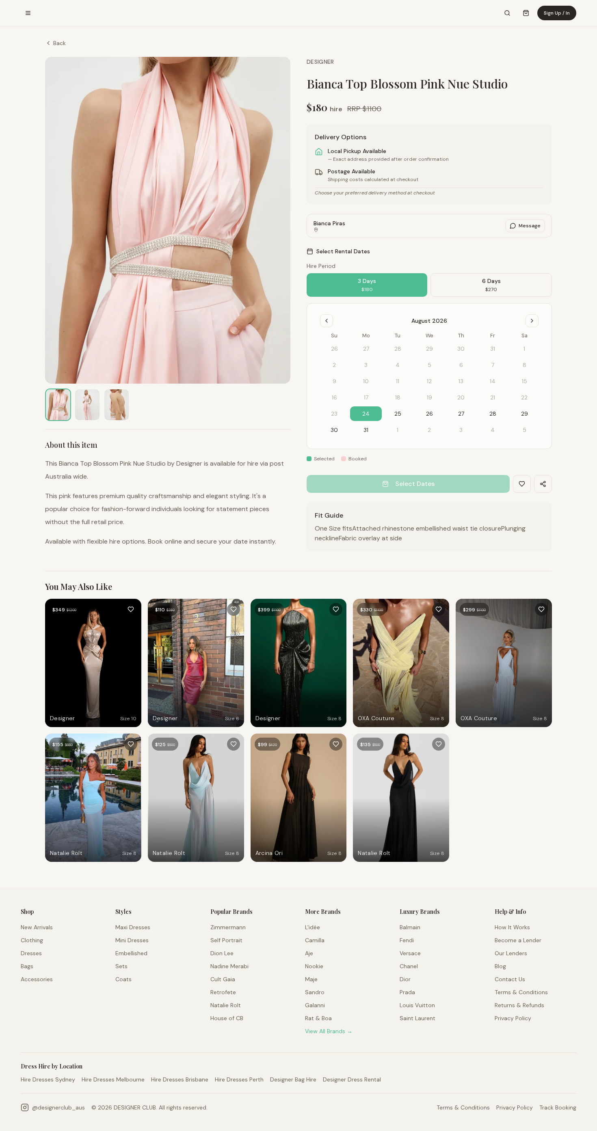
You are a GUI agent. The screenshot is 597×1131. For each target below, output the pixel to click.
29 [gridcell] (524, 413)
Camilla (314, 940)
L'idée (312, 927)
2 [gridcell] (429, 430)
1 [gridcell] (397, 430)
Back (59, 43)
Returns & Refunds (519, 1005)
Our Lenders (511, 953)
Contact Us (510, 979)
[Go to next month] (532, 320)
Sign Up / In (557, 13)
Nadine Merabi (229, 966)
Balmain (410, 927)
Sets (121, 966)
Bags (27, 966)
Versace (410, 953)
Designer (320, 61)
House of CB (226, 1018)
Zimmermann (228, 927)
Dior (405, 979)
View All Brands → (329, 1031)
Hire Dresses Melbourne (113, 1079)
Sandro (314, 992)
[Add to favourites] (130, 609)
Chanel (409, 966)
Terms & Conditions (521, 992)
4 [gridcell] (493, 430)
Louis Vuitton (417, 1005)
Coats (123, 979)
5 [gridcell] (524, 430)
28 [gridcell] (492, 413)
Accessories (37, 979)
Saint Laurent (417, 1018)
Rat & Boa (318, 1018)
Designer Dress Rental (352, 1079)
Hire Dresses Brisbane (179, 1079)
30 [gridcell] (334, 430)
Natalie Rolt (225, 1005)
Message (530, 225)
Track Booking (557, 1107)
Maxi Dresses (132, 927)
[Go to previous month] (326, 320)
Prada (407, 992)
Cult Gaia (222, 979)
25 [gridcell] (397, 413)
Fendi (407, 940)
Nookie (314, 966)
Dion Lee (222, 953)
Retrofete (223, 992)
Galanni (315, 1005)
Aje (309, 953)
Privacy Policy (513, 1018)
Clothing (32, 940)
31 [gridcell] (365, 430)
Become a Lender (518, 940)
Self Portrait (226, 940)
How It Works (512, 927)
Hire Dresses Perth (239, 1079)
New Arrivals (37, 927)
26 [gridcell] (429, 413)
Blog (500, 966)
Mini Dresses (132, 940)
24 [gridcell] (366, 413)
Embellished (131, 953)
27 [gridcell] (461, 413)
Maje (311, 979)
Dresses (31, 953)
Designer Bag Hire (293, 1079)
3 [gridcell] (461, 430)
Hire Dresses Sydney (48, 1079)
